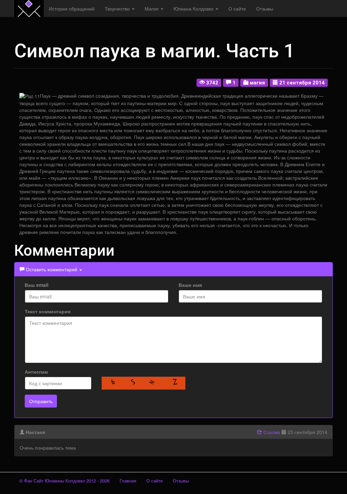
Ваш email (36, 284)
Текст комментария (47, 311)
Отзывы (264, 8)
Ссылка (271, 432)
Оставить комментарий (51, 269)
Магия (152, 8)
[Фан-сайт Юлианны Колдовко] (29, 8)
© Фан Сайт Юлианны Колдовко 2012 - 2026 (64, 480)
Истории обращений (72, 8)
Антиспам (36, 371)
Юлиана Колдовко (194, 8)
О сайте (237, 8)
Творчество (118, 8)
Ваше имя (190, 284)
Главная (128, 480)
